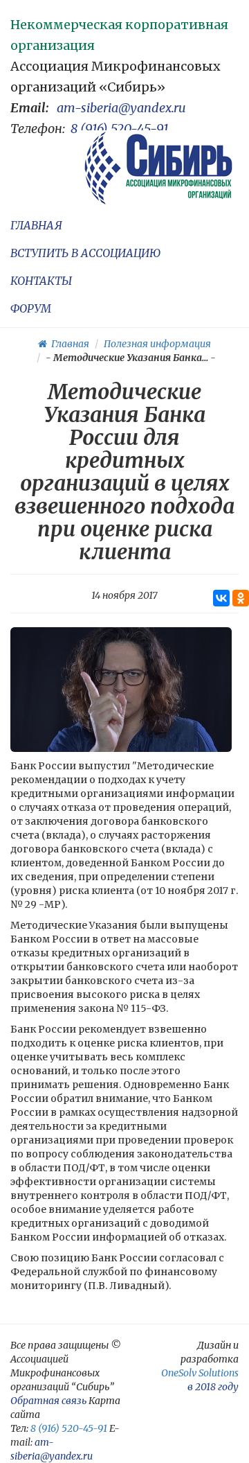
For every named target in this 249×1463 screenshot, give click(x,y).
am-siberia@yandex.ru (121, 108)
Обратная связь (48, 1400)
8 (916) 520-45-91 (120, 129)
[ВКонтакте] (221, 598)
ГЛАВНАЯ (36, 225)
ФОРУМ (30, 308)
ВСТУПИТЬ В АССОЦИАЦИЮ (85, 253)
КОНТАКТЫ (41, 281)
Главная (68, 344)
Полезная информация (157, 344)
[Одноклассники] (240, 598)
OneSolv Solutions (200, 1373)
